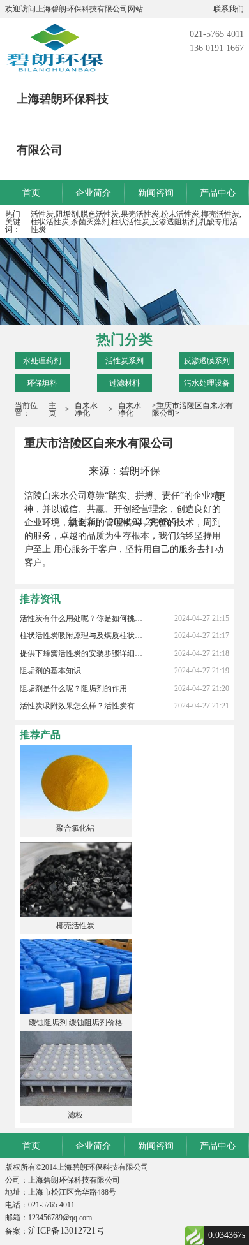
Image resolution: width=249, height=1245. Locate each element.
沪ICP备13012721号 (66, 1230)
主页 (52, 409)
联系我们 (228, 9)
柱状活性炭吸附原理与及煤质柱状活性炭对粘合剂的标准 (82, 635)
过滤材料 (124, 383)
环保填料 (42, 383)
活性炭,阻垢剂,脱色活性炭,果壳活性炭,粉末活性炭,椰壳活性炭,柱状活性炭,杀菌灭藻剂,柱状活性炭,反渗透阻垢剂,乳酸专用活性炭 (136, 221)
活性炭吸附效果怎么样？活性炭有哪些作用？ (82, 705)
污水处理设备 (207, 383)
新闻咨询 (156, 193)
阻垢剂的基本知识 (50, 670)
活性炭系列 (124, 360)
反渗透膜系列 (207, 360)
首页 (31, 193)
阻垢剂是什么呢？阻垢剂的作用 (73, 688)
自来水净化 (86, 409)
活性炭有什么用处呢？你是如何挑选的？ (82, 618)
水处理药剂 (42, 360)
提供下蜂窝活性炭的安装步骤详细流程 (82, 653)
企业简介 (93, 193)
